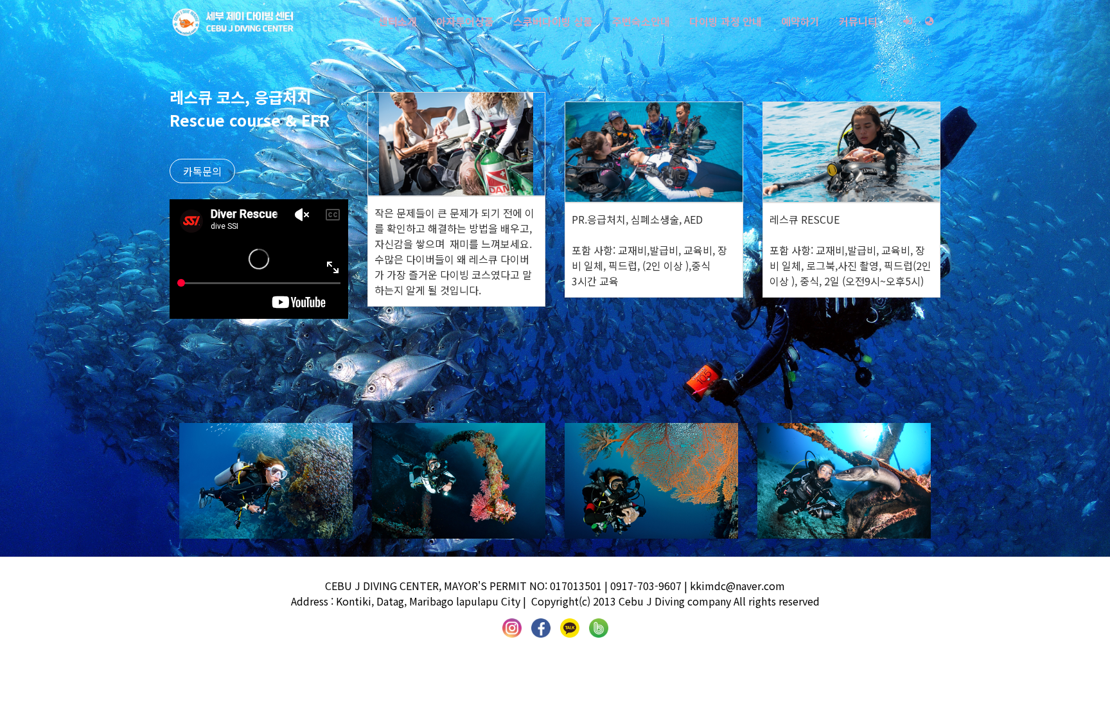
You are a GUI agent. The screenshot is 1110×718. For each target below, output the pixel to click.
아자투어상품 (465, 21)
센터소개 (397, 21)
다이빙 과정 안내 (725, 21)
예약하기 (800, 21)
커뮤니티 (858, 21)
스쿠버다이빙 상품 (553, 21)
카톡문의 (202, 171)
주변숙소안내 (641, 21)
